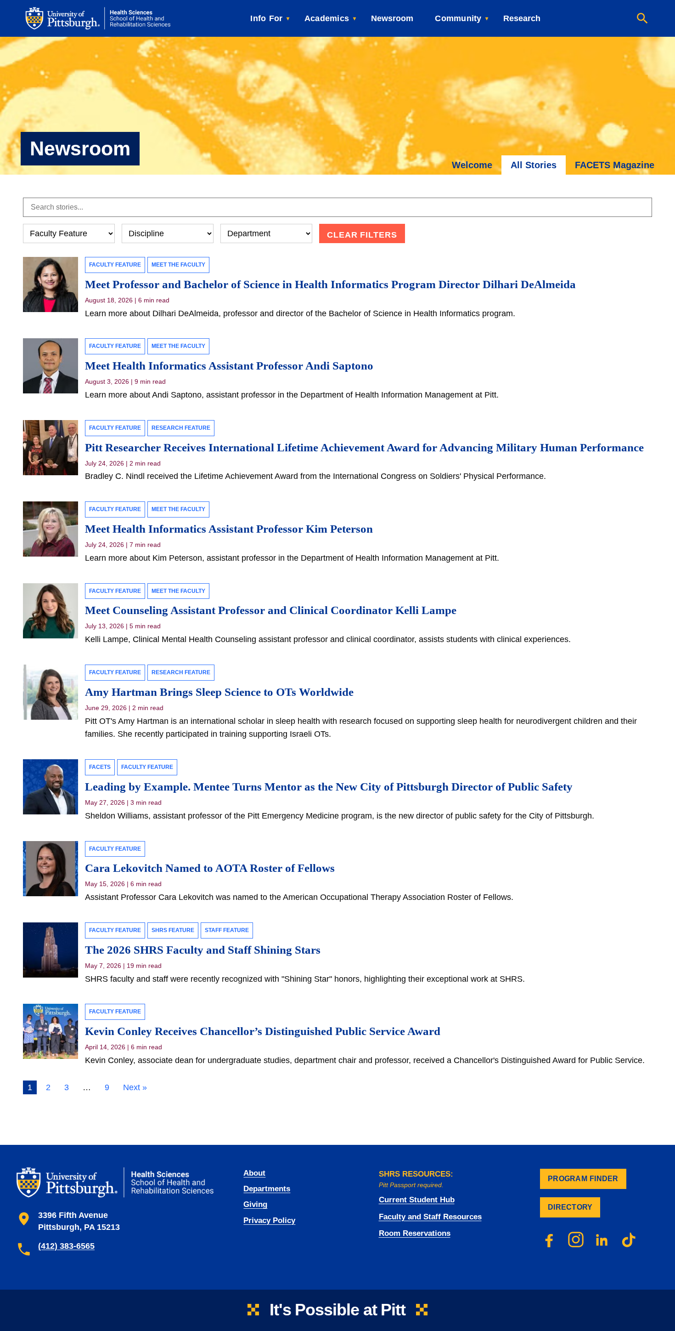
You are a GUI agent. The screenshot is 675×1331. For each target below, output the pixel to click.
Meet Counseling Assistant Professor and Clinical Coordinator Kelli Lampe (270, 610)
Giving (255, 1204)
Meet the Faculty (178, 265)
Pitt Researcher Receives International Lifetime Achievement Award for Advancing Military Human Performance (364, 447)
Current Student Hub (417, 1199)
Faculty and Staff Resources (430, 1216)
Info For (266, 18)
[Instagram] (576, 1239)
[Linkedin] (602, 1239)
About (254, 1173)
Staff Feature (227, 930)
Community (458, 18)
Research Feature (181, 428)
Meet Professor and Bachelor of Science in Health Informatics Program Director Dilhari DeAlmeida (330, 284)
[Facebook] (549, 1239)
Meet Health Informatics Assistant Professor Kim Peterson (229, 529)
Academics (326, 18)
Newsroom (392, 18)
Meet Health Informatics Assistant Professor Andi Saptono (229, 365)
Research (521, 18)
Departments (266, 1188)
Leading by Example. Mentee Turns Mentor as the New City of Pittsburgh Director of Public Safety (329, 786)
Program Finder (583, 1179)
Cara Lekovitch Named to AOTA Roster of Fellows (211, 868)
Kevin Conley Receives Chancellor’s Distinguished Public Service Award (262, 1031)
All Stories (534, 165)
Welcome (472, 165)
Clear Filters (362, 234)
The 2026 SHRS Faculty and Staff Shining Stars (203, 950)
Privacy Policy (269, 1220)
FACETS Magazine (614, 165)
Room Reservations (414, 1233)
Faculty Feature (115, 265)
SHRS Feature (173, 930)
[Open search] (642, 18)
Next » (135, 1087)
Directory (570, 1207)
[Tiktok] (629, 1239)
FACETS (100, 767)
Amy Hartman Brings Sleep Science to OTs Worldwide (220, 692)
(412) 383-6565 (66, 1246)
